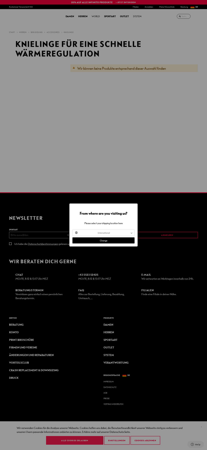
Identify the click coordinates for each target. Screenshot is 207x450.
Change (103, 240)
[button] (103, 233)
